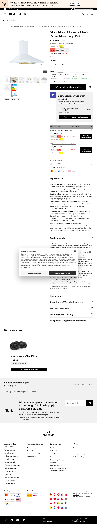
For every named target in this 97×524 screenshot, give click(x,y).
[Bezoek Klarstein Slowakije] (58, 499)
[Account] (83, 14)
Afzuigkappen (31, 26)
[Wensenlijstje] (87, 14)
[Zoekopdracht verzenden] (3, 20)
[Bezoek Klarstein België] (51, 507)
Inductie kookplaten (11, 480)
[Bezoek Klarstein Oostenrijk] (54, 494)
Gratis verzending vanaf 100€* (83, 9)
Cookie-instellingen (79, 457)
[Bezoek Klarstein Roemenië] (58, 503)
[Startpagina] (6, 26)
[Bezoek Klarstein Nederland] (54, 507)
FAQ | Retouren (55, 454)
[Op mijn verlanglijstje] (90, 87)
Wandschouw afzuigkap (12, 477)
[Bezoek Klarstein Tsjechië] (62, 499)
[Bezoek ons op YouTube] (18, 520)
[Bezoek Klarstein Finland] (66, 503)
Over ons (76, 448)
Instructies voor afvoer (81, 451)
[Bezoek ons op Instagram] (6, 520)
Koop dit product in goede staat (62, 130)
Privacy (37, 519)
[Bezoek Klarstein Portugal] (58, 507)
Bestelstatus (54, 451)
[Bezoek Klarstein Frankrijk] (62, 494)
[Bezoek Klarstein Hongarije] (66, 499)
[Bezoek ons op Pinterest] (24, 520)
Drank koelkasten (10, 471)
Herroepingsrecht (56, 465)
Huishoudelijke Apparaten (16, 26)
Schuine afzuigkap (44, 26)
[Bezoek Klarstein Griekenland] (66, 508)
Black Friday (31, 448)
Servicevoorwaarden (78, 496)
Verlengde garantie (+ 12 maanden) (69, 109)
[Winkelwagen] (92, 14)
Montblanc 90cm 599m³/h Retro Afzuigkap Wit (67, 26)
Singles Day (31, 451)
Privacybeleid (76, 495)
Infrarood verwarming (12, 465)
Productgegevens (54, 46)
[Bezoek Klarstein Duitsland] (51, 494)
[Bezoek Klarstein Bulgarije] (62, 503)
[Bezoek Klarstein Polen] (51, 503)
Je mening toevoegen (83, 384)
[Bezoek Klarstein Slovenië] (62, 507)
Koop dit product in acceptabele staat (64, 144)
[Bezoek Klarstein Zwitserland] (58, 494)
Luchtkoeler (8, 474)
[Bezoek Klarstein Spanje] (51, 499)
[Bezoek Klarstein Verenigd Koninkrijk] (54, 499)
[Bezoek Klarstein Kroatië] (54, 503)
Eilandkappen (9, 459)
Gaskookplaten (9, 483)
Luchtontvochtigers (11, 456)
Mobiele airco (9, 453)
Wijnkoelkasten (9, 450)
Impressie (59, 519)
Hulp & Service (55, 448)
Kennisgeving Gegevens (81, 454)
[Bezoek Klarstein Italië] (66, 494)
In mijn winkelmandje (70, 87)
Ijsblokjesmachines (10, 468)
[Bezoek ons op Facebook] (12, 520)
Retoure (52, 457)
